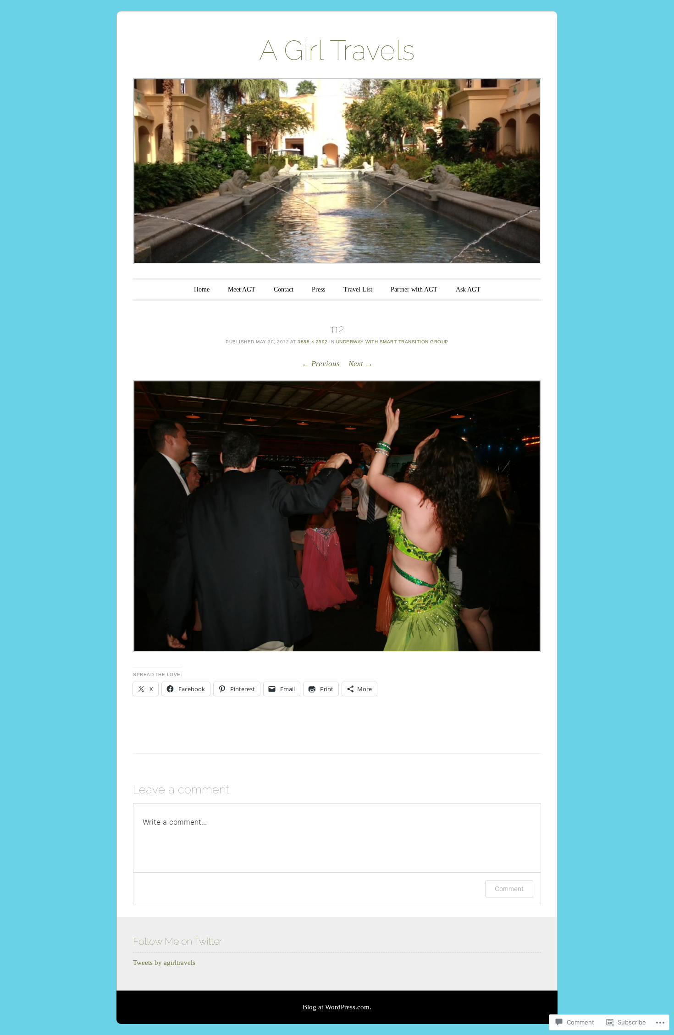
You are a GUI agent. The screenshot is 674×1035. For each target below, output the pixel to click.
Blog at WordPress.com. (337, 1007)
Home (202, 289)
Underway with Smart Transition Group (392, 341)
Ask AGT (468, 289)
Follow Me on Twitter (177, 941)
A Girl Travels (337, 50)
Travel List (357, 289)
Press (318, 289)
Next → (360, 363)
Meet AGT (241, 289)
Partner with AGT (414, 289)
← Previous (321, 363)
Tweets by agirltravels (164, 962)
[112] (337, 516)
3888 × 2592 (313, 341)
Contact (283, 289)
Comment (509, 888)
